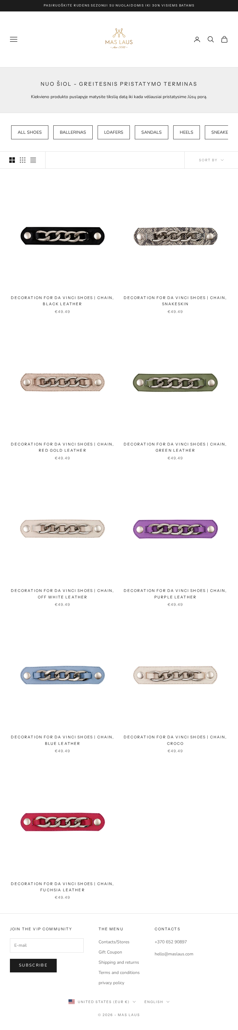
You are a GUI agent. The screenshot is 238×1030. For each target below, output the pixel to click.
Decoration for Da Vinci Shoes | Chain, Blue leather (62, 740)
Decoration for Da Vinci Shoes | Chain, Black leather (62, 300)
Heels (186, 132)
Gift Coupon (110, 952)
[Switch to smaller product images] (22, 160)
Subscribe (33, 965)
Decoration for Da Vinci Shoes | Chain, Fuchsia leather (62, 886)
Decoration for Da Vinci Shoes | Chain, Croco (175, 740)
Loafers (113, 132)
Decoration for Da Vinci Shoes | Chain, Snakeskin (175, 300)
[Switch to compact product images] (33, 160)
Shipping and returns (119, 962)
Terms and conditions (119, 973)
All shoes (30, 132)
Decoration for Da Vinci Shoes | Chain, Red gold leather (62, 447)
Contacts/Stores (114, 942)
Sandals (151, 132)
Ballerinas (73, 132)
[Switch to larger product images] (12, 160)
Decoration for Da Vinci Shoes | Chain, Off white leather (62, 593)
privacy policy (111, 983)
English (153, 1002)
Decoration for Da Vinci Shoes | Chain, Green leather (175, 447)
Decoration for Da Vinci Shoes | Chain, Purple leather (175, 593)
